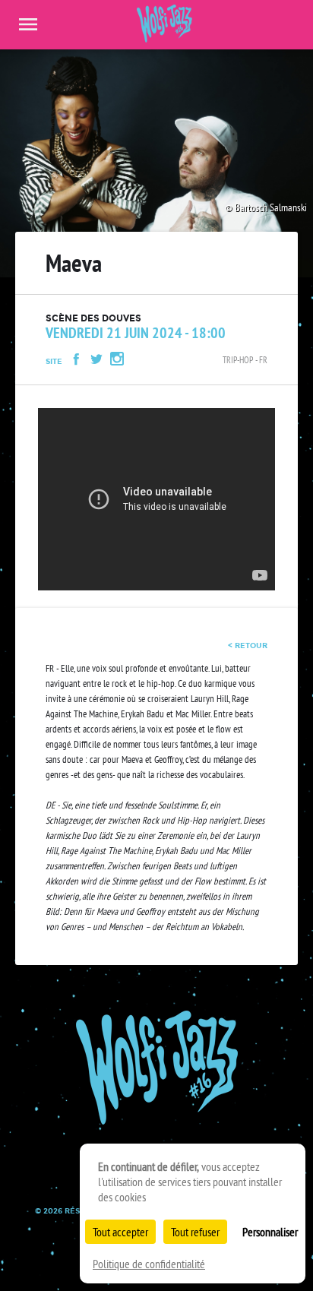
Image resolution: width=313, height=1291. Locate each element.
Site (54, 361)
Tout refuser (195, 1231)
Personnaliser (270, 1231)
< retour (247, 645)
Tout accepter (120, 1231)
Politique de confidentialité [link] (149, 1263)
